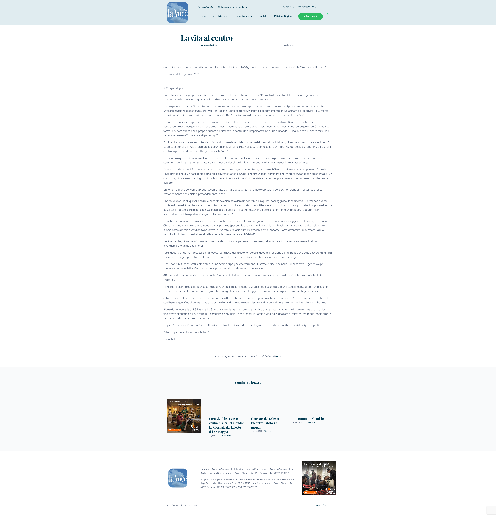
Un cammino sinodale (308, 418)
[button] (328, 14)
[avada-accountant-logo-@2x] (178, 3)
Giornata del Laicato (208, 45)
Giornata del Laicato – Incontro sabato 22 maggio (266, 422)
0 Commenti (226, 435)
